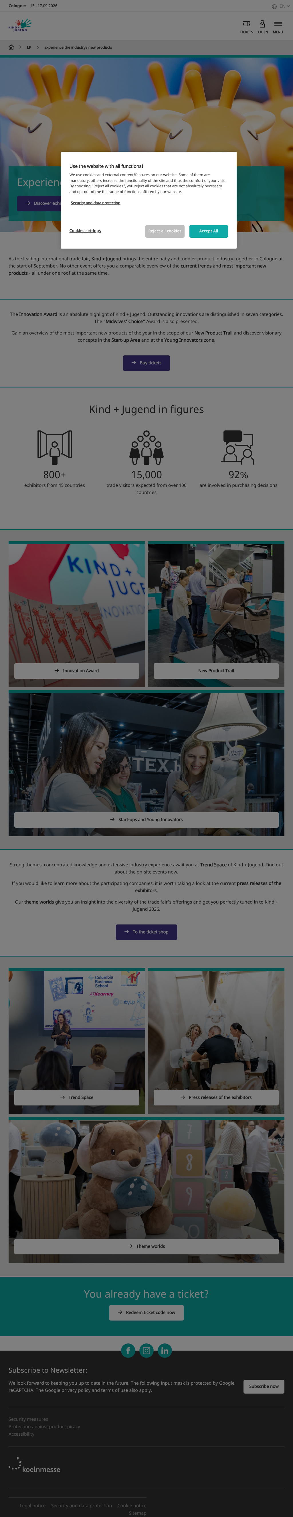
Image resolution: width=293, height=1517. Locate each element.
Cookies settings (85, 231)
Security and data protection (95, 203)
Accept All (208, 231)
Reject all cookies (165, 231)
